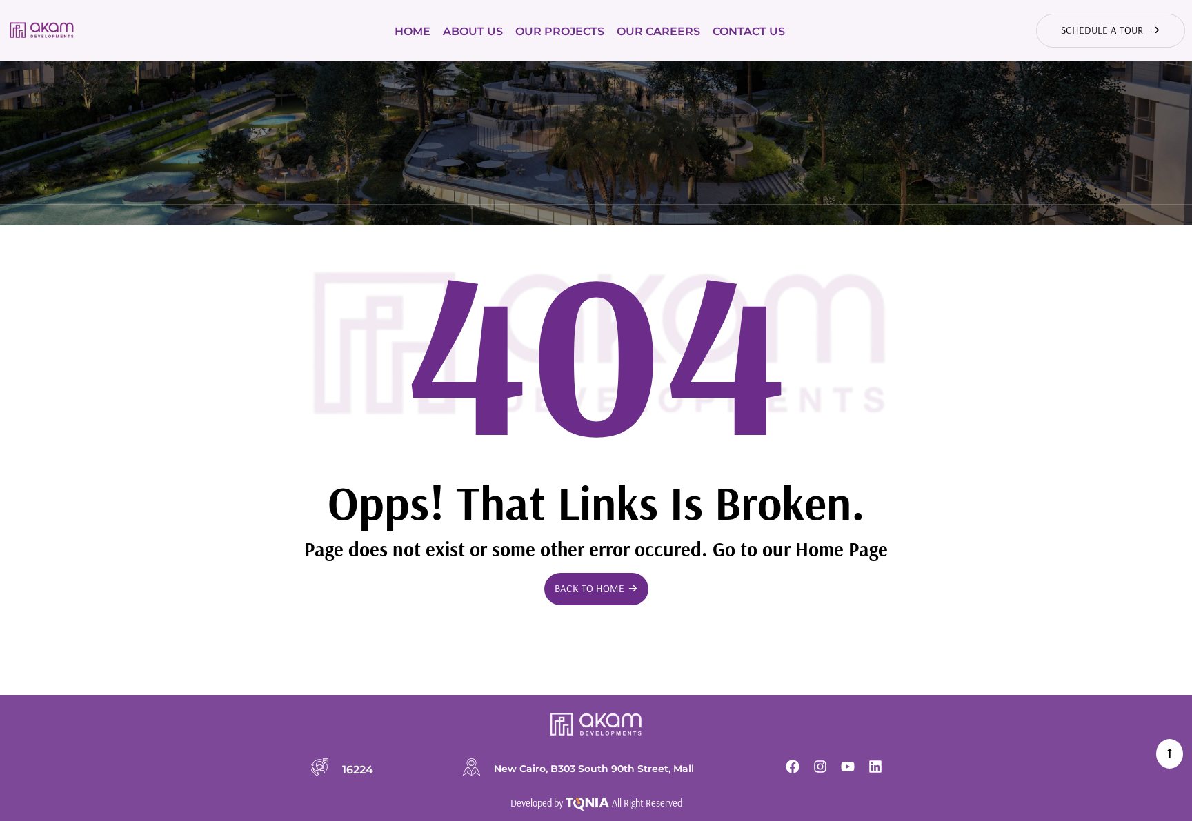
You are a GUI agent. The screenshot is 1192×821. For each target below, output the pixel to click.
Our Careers (658, 31)
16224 (357, 769)
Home (412, 31)
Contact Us (749, 31)
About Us (473, 31)
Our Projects (559, 31)
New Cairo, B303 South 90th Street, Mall (594, 768)
